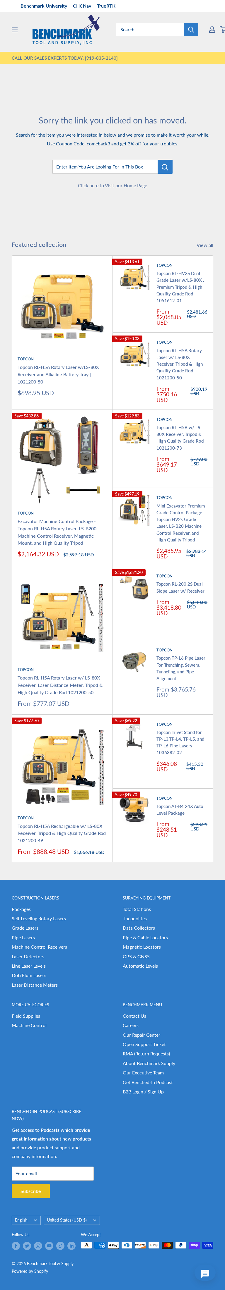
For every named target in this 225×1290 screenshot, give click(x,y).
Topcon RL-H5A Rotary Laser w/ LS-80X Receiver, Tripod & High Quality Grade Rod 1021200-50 (179, 364)
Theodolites (135, 918)
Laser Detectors (28, 956)
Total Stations (137, 909)
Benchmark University (44, 5)
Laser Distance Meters (35, 985)
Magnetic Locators (142, 947)
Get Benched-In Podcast (148, 1082)
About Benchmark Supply (149, 1063)
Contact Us (134, 1016)
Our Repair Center (141, 1035)
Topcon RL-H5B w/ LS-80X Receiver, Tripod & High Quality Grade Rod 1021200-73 (180, 437)
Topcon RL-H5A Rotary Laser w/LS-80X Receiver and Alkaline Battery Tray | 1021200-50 (58, 374)
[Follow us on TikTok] (60, 1246)
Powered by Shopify (30, 1271)
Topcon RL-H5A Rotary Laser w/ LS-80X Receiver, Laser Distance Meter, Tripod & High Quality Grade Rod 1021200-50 (60, 685)
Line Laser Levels (29, 966)
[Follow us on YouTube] (49, 1246)
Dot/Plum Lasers (29, 975)
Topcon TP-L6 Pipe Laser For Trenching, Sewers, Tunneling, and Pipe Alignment (180, 668)
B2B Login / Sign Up (143, 1091)
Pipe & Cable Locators (145, 937)
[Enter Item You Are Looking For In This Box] (165, 167)
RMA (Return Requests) (146, 1053)
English (21, 1220)
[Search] (191, 29)
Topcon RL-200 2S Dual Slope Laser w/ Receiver (180, 587)
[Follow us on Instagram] (38, 1246)
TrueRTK (106, 5)
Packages (21, 909)
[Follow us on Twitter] (27, 1246)
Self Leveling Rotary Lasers (39, 918)
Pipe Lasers (23, 937)
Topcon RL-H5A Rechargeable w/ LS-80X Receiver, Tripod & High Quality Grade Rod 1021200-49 (62, 833)
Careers (131, 1025)
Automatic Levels (140, 966)
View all (205, 245)
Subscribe (31, 1191)
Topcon (26, 359)
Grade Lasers (25, 927)
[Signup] (212, 29)
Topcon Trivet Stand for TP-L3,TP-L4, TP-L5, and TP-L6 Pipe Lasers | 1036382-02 (180, 742)
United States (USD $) (67, 1220)
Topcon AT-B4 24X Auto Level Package (179, 810)
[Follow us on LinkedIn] (71, 1246)
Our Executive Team (143, 1072)
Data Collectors (139, 927)
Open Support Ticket (144, 1044)
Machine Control (29, 1025)
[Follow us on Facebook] (16, 1246)
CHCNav (82, 5)
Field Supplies (26, 1016)
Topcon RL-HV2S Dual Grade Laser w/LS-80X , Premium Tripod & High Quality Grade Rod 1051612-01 (180, 287)
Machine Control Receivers (39, 947)
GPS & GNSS (136, 956)
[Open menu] (15, 29)
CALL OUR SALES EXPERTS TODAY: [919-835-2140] (65, 58)
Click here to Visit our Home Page (112, 185)
